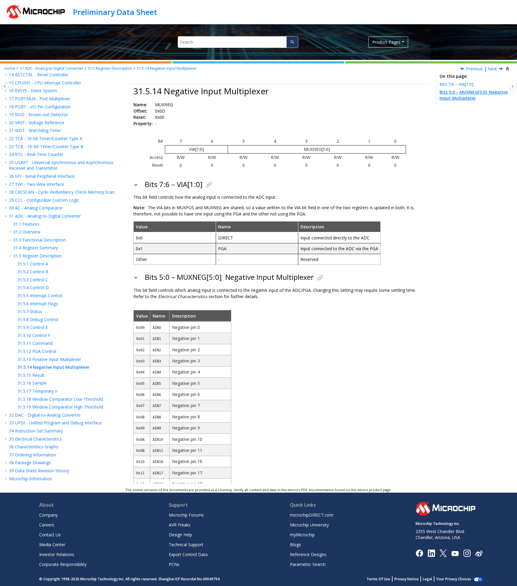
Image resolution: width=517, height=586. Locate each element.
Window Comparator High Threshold (60, 407)
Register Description (110, 68)
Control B (32, 271)
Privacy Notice (406, 579)
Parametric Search (308, 564)
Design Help (180, 535)
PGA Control (36, 351)
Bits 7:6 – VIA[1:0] (456, 84)
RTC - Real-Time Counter (36, 154)
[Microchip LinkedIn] (431, 552)
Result (30, 375)
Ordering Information (32, 455)
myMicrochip (302, 535)
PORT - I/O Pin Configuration (40, 107)
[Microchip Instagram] (467, 552)
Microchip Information (30, 479)
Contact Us (50, 535)
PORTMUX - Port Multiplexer (39, 98)
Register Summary (35, 248)
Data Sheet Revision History (39, 470)
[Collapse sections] (508, 69)
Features (26, 224)
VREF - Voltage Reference (36, 122)
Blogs (295, 544)
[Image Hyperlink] (455, 553)
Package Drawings (30, 462)
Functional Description (39, 240)
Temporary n (37, 391)
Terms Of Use (378, 579)
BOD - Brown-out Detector (38, 114)
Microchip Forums (186, 515)
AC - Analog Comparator (36, 208)
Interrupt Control (39, 295)
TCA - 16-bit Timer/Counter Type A (45, 138)
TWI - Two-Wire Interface (36, 184)
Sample (32, 383)
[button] (6, 83)
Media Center (52, 544)
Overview (26, 232)
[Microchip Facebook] (419, 552)
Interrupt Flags (37, 303)
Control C (32, 280)
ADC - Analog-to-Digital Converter (51, 68)
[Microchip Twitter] (443, 552)
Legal (427, 579)
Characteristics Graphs (33, 447)
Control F (33, 335)
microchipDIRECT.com (311, 515)
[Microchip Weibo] (479, 553)
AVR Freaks (180, 525)
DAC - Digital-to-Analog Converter (45, 415)
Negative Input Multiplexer (167, 68)
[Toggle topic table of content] (512, 86)
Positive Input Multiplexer (49, 359)
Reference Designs (308, 554)
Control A (32, 264)
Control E (32, 327)
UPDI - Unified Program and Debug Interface (55, 423)
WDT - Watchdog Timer (35, 130)
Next (492, 69)
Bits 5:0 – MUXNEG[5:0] (474, 95)
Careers (46, 525)
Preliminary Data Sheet (115, 11)
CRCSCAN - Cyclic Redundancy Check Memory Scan (62, 192)
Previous (474, 69)
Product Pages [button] (386, 42)
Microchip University (309, 525)
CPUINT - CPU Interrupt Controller (45, 83)
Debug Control (37, 319)
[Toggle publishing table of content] (4, 86)
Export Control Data (188, 554)
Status (29, 311)
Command (35, 343)
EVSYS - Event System (33, 90)
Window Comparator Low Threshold (60, 399)
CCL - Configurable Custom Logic (44, 200)
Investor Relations (56, 554)
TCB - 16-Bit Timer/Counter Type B (46, 146)
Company (48, 515)
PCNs (174, 564)
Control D (33, 287)
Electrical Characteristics (35, 439)
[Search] (292, 42)
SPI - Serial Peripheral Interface (42, 176)
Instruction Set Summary (36, 431)
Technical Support (186, 544)
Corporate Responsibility (62, 564)
